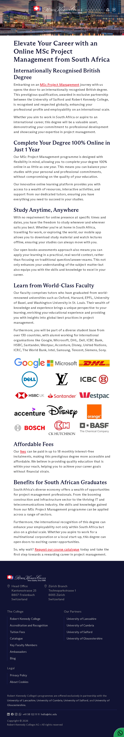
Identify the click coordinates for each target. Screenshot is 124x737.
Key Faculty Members (23, 645)
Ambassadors (18, 652)
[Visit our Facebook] (12, 714)
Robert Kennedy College (25, 619)
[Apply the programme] (108, 10)
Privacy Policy (18, 675)
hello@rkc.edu (49, 714)
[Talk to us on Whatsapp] (20, 714)
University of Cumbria (80, 625)
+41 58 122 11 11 (31, 714)
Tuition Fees (17, 632)
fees (23, 451)
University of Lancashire (81, 619)
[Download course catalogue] (114, 10)
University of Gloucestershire (85, 638)
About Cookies (19, 682)
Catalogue (16, 638)
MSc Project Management (59, 84)
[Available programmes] (9, 10)
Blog (13, 658)
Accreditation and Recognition (29, 625)
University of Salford (79, 632)
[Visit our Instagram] (16, 714)
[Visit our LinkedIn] (8, 714)
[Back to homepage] (57, 10)
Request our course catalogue (57, 549)
